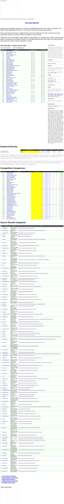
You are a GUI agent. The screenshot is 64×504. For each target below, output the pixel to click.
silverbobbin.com (5, 228)
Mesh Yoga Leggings (8, 479)
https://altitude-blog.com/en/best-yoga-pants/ (25, 421)
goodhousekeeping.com (6, 365)
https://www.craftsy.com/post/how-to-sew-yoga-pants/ (26, 334)
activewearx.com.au (5, 392)
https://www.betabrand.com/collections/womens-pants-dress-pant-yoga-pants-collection (31, 440)
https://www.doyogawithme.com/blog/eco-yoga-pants (26, 349)
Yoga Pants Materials (5, 47)
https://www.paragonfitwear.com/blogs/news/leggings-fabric (27, 294)
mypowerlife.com (5, 373)
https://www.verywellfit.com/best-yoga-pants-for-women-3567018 (28, 278)
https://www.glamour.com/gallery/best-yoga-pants (25, 302)
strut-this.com (4, 357)
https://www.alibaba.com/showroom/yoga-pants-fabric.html (27, 242)
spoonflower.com (5, 316)
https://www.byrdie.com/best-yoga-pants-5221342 (26, 331)
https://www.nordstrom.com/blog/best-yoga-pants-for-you (27, 271)
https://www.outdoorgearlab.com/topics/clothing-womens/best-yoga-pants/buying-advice (31, 230)
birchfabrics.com (4, 413)
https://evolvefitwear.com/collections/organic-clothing (26, 458)
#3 (58, 171)
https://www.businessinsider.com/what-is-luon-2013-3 (26, 394)
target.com (4, 319)
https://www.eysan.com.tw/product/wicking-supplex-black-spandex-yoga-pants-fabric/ (31, 342)
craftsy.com (4, 334)
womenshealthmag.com (6, 314)
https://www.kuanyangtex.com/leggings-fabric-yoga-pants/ (27, 309)
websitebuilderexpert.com (6, 390)
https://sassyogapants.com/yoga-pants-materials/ (25, 355)
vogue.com (4, 291)
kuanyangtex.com (5, 309)
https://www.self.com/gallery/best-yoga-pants (25, 423)
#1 (52, 171)
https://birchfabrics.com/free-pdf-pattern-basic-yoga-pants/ (27, 413)
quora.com (4, 239)
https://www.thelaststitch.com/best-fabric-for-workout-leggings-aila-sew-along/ (30, 299)
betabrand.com (4, 440)
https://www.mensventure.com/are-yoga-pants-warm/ (26, 352)
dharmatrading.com (5, 437)
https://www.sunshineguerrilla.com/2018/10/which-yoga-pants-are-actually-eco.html (31, 449)
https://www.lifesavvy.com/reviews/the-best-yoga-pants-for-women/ (28, 465)
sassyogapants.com (5, 355)
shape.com (4, 321)
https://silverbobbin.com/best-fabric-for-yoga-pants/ (26, 228)
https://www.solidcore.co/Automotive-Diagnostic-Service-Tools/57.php (29, 427)
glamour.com (4, 302)
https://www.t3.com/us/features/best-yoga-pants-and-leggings (27, 376)
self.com (3, 423)
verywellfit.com (4, 278)
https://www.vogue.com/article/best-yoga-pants (25, 291)
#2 (55, 171)
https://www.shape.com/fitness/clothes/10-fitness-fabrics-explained (28, 321)
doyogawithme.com (5, 349)
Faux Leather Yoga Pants (10, 477)
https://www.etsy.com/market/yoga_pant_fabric (25, 234)
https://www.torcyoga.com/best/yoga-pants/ (25, 404)
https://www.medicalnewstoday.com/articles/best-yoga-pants (27, 281)
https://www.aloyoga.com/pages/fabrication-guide (26, 396)
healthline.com (4, 279)
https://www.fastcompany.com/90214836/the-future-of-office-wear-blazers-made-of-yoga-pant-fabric (33, 378)
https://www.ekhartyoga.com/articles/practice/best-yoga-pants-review (28, 460)
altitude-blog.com (5, 421)
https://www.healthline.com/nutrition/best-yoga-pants (26, 279)
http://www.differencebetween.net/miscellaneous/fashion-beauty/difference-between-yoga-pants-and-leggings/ (35, 362)
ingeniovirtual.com (5, 273)
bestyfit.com (4, 370)
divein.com (4, 236)
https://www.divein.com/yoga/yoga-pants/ (24, 236)
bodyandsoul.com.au (5, 406)
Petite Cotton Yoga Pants (10, 481)
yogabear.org (4, 305)
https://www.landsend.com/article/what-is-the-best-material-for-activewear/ (29, 286)
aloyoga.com (4, 396)
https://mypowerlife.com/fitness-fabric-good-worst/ (26, 373)
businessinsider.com (5, 394)
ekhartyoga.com (4, 460)
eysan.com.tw (4, 342)
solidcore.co (4, 427)
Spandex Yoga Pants (8, 482)
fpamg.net (3, 250)
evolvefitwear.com (5, 458)
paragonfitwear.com (5, 294)
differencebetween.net (5, 362)
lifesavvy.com (4, 465)
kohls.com (3, 336)
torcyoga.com (4, 404)
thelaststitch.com (4, 299)
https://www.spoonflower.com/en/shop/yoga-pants (26, 316)
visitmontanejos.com (5, 353)
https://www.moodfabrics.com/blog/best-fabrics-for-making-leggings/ (28, 245)
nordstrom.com (4, 271)
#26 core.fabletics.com (18, 47)
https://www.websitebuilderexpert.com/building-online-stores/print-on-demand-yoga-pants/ (32, 390)
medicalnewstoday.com (6, 281)
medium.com (4, 259)
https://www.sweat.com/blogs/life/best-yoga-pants (26, 387)
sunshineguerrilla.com (5, 449)
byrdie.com (4, 331)
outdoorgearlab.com (5, 230)
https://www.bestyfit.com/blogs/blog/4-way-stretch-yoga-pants (27, 370)
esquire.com (4, 323)
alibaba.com (4, 242)
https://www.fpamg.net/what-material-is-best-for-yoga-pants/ (27, 250)
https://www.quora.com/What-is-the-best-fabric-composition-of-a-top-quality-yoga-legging (32, 239)
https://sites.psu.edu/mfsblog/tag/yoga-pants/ (25, 455)
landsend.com (4, 286)
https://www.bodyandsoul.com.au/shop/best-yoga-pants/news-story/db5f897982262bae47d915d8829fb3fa (34, 406)
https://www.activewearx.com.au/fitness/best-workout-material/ (27, 392)
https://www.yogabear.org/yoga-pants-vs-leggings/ (26, 305)
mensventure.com (5, 352)
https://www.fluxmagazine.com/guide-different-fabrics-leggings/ (28, 398)
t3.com (3, 376)
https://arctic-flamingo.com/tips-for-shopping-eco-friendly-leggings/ (28, 401)
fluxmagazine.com (5, 398)
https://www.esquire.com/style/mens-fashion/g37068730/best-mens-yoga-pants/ (30, 323)
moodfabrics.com (5, 245)
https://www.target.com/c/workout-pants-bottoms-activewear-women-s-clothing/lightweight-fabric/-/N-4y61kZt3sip (35, 319)
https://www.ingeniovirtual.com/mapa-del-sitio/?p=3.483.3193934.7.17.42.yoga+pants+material (32, 273)
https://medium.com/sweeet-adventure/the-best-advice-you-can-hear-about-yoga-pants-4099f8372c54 (34, 259)
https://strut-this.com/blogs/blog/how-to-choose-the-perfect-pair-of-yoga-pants (30, 357)
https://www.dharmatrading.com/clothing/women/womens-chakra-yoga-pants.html (30, 437)
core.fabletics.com (37, 171)
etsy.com (3, 234)
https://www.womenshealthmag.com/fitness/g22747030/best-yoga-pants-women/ (30, 314)
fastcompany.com (5, 378)
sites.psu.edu (4, 455)
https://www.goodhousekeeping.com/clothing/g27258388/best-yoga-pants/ (29, 365)
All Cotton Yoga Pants (9, 476)
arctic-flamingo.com (5, 401)
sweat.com (4, 387)
